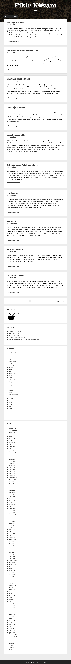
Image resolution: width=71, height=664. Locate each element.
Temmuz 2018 (13, 612)
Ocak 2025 (12, 465)
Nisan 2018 (12, 618)
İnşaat (10, 375)
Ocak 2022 (12, 529)
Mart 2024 (12, 486)
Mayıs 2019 (12, 591)
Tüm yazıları (20, 313)
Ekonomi (11, 365)
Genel (10, 369)
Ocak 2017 (12, 649)
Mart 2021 (12, 546)
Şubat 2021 (12, 548)
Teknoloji (11, 406)
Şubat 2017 (12, 647)
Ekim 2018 (12, 606)
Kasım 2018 (12, 604)
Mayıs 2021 (12, 542)
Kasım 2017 (12, 628)
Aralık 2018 (12, 602)
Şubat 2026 (12, 440)
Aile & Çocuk (12, 353)
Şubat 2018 (12, 622)
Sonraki (60, 301)
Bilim (10, 355)
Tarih (10, 402)
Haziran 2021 (12, 539)
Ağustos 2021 (13, 537)
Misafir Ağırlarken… (14, 335)
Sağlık (10, 392)
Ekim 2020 (12, 556)
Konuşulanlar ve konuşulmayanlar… (23, 51)
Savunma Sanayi (13, 394)
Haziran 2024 (12, 480)
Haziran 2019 (12, 589)
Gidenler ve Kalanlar (15, 333)
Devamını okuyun (14, 42)
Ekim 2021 (12, 535)
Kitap (10, 377)
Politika (11, 388)
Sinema (11, 398)
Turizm (11, 411)
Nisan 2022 (12, 523)
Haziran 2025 (12, 455)
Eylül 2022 (12, 513)
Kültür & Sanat (13, 380)
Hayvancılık (12, 373)
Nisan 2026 (12, 436)
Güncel (11, 371)
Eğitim (10, 363)
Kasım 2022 (12, 508)
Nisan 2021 (12, 544)
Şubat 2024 (12, 488)
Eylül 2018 (12, 608)
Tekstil (10, 408)
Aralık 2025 (12, 444)
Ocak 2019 (12, 599)
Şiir (10, 396)
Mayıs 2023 (12, 498)
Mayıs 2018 (12, 616)
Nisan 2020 (12, 568)
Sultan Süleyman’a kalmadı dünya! (22, 165)
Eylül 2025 (12, 451)
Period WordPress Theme (30, 662)
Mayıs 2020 (12, 566)
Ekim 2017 (12, 630)
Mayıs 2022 (12, 521)
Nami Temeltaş (14, 81)
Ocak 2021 (12, 550)
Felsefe (11, 367)
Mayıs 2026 (12, 434)
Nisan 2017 (12, 643)
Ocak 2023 (12, 504)
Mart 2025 (12, 461)
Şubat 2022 (12, 527)
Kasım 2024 (12, 469)
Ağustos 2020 (13, 560)
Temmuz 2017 (13, 637)
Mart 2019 (12, 595)
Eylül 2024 (12, 473)
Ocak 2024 (12, 490)
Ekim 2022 (12, 511)
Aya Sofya (11, 221)
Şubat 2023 (12, 502)
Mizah (10, 384)
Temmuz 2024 (13, 477)
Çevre (10, 357)
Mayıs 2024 (12, 482)
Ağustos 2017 (13, 635)
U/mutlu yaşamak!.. (16, 135)
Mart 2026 (12, 438)
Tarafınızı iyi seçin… (15, 249)
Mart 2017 (12, 645)
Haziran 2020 (12, 564)
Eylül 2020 (12, 558)
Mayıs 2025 (12, 457)
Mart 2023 (12, 500)
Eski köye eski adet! (15, 22)
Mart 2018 (12, 620)
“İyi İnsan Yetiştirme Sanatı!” (17, 337)
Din (10, 359)
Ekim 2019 (12, 581)
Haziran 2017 (12, 639)
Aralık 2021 (12, 531)
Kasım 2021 (12, 533)
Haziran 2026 (12, 432)
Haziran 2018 (12, 614)
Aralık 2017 (12, 626)
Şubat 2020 (12, 573)
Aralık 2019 (12, 577)
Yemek (10, 415)
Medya (11, 382)
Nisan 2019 (12, 593)
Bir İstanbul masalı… (16, 275)
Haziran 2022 (12, 519)
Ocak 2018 (12, 624)
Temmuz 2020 (13, 562)
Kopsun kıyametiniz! (16, 107)
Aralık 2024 (12, 467)
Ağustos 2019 (13, 585)
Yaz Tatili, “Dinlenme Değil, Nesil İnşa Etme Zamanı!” (24, 339)
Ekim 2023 (12, 496)
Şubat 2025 (12, 463)
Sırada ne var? (13, 193)
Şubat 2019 (12, 597)
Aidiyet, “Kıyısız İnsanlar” (16, 331)
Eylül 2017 (12, 633)
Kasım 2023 (12, 494)
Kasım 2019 (12, 579)
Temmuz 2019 (13, 587)
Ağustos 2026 (13, 428)
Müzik (10, 386)
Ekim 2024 (12, 471)
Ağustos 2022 (13, 515)
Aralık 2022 (12, 506)
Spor (10, 400)
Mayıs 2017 (12, 641)
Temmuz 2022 (13, 517)
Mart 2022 (12, 525)
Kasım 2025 (12, 446)
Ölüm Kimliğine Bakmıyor (18, 79)
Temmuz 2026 (13, 430)
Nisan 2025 (12, 459)
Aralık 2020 (12, 552)
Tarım (10, 404)
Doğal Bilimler (13, 361)
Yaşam (10, 413)
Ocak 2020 (12, 575)
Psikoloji (11, 390)
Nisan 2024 (12, 484)
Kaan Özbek (13, 24)
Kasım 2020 (12, 554)
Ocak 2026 (12, 442)
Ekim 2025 (12, 449)
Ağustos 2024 (13, 475)
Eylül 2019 (12, 583)
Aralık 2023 (12, 492)
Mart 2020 (12, 570)
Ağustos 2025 (13, 453)
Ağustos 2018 (13, 610)
